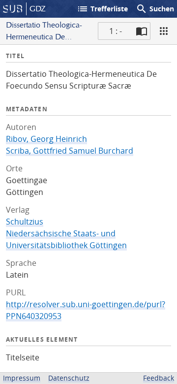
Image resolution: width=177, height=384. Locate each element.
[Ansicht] (163, 31)
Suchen (155, 9)
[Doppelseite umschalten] (141, 31)
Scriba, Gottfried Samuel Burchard (69, 150)
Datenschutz (68, 378)
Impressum (21, 378)
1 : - (115, 31)
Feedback (158, 378)
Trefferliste (102, 9)
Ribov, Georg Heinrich (46, 138)
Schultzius (24, 221)
